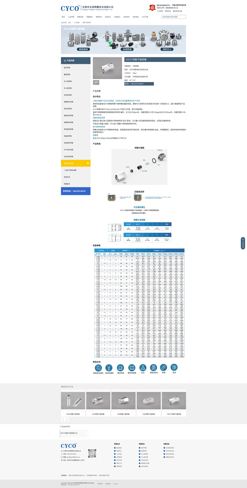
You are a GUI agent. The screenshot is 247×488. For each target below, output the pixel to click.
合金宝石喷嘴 (68, 156)
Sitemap (115, 484)
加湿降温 (119, 457)
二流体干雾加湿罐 (70, 170)
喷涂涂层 (119, 460)
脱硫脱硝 (119, 448)
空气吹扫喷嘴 (68, 150)
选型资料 (127, 17)
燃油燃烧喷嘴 (68, 129)
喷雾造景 (119, 466)
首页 (63, 17)
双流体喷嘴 (68, 95)
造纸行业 (119, 463)
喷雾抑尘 (119, 451)
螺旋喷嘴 (67, 74)
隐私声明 (100, 484)
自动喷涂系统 (170, 451)
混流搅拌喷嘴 (68, 143)
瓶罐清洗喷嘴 (68, 122)
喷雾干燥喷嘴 (86, 22)
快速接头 (117, 17)
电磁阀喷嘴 (68, 136)
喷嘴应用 (80, 17)
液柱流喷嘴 (68, 109)
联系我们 (136, 17)
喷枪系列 (67, 177)
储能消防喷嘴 (68, 115)
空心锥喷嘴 (68, 81)
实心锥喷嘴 (68, 88)
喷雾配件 (67, 184)
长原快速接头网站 (104, 475)
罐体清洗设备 (177, 11)
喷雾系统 (168, 11)
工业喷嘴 (160, 11)
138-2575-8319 (179, 5)
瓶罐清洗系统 (170, 457)
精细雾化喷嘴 (68, 102)
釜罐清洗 (89, 17)
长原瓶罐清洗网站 (91, 475)
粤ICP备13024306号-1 (74, 485)
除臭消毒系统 (170, 454)
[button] (95, 70)
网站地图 (108, 484)
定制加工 (108, 17)
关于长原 (145, 17)
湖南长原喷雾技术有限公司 (77, 475)
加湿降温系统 (170, 448)
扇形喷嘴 (67, 68)
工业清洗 (119, 454)
